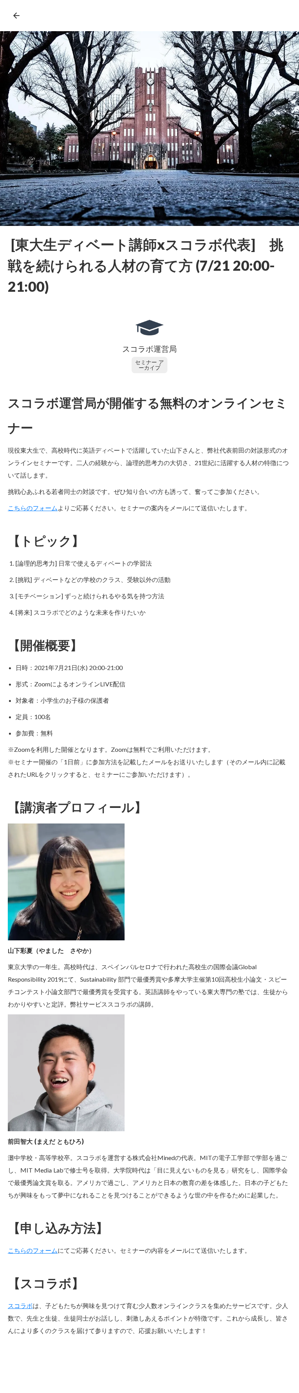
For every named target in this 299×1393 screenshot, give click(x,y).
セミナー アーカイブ (149, 365)
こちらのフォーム (33, 1250)
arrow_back (16, 15)
